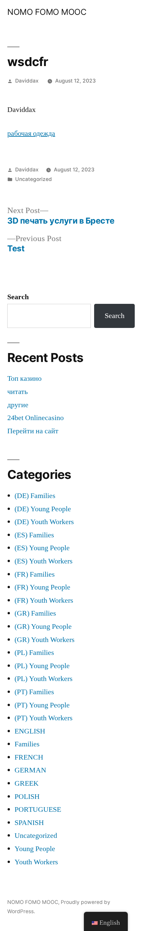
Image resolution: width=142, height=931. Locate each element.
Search (18, 297)
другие (17, 405)
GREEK (27, 783)
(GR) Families (35, 613)
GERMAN (30, 770)
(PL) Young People (42, 665)
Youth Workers (36, 862)
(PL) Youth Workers (44, 678)
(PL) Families (34, 652)
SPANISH (29, 822)
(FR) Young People (42, 587)
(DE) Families (35, 495)
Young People (35, 848)
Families (27, 744)
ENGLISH (30, 731)
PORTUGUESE (38, 809)
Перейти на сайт (32, 431)
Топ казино (24, 378)
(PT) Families (34, 692)
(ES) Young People (42, 548)
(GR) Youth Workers (45, 639)
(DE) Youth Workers (44, 521)
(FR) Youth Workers (44, 600)
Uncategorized (33, 179)
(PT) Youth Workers (44, 718)
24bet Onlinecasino (35, 417)
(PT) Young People (42, 705)
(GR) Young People (43, 626)
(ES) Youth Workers (44, 561)
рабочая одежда (31, 133)
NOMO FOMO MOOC (46, 12)
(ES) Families (34, 535)
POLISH (27, 796)
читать (17, 391)
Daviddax (27, 81)
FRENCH (29, 757)
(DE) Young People (43, 509)
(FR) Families (35, 574)
